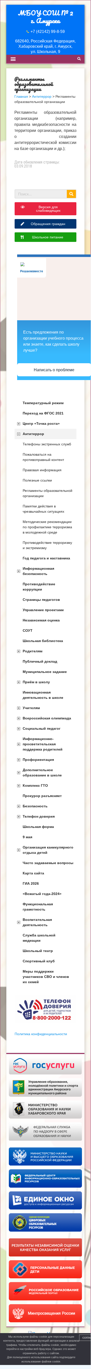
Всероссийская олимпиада (47, 718)
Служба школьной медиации (39, 937)
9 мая (27, 837)
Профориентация (38, 760)
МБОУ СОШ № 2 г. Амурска (45, 17)
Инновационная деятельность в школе (43, 695)
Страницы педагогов (41, 600)
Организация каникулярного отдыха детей (48, 850)
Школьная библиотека (43, 641)
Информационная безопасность (38, 571)
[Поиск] (71, 194)
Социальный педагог (41, 728)
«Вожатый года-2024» (42, 894)
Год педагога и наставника (46, 558)
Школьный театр (38, 951)
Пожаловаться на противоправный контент (43, 457)
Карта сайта (33, 873)
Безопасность (35, 806)
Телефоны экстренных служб (47, 444)
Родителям (32, 651)
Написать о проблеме (54, 370)
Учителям (31, 708)
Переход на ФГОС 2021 (43, 413)
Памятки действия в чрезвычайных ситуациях (43, 508)
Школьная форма (38, 827)
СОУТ (28, 630)
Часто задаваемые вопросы (48, 863)
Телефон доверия (39, 816)
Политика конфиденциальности (41, 1034)
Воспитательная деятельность (37, 922)
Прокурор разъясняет (42, 796)
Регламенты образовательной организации (47, 493)
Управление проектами (43, 610)
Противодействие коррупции (39, 586)
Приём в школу (36, 682)
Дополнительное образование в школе (42, 772)
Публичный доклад (40, 661)
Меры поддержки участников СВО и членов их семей (46, 976)
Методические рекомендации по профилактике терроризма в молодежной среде (47, 527)
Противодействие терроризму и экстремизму (47, 545)
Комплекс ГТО (35, 785)
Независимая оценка (41, 620)
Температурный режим (43, 403)
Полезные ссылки (37, 480)
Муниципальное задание (45, 672)
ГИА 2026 (31, 883)
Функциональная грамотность (38, 906)
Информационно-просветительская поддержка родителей (43, 744)
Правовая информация (42, 470)
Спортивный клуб (39, 961)
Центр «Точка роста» (41, 424)
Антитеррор (33, 434)
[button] (13, 59)
